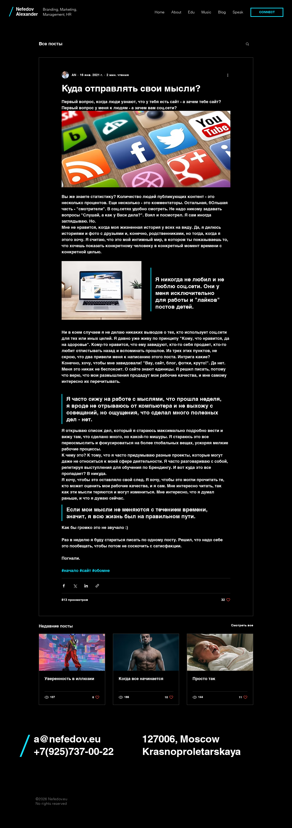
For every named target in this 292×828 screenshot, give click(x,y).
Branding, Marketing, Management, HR (60, 12)
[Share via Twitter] (75, 586)
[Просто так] (220, 652)
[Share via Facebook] (64, 586)
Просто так (204, 678)
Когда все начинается (141, 678)
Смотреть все (242, 625)
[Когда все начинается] (146, 652)
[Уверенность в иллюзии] (72, 652)
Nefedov (25, 9)
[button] (247, 44)
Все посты (51, 43)
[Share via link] (97, 586)
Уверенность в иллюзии (69, 678)
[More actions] (227, 75)
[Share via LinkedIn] (86, 586)
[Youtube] (145, 12)
